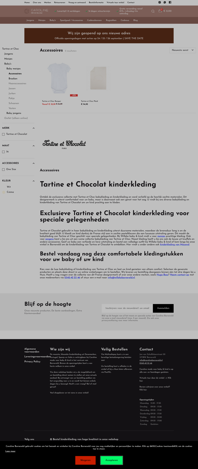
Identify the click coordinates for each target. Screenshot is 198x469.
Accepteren (111, 460)
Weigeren (85, 460)
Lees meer (10, 451)
